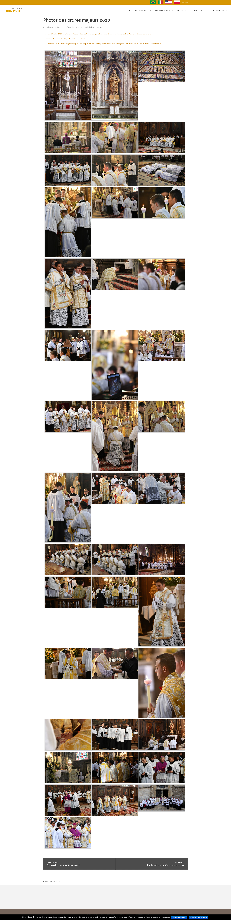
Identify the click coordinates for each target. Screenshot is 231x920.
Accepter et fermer (179, 917)
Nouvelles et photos (86, 27)
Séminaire (100, 27)
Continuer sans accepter (198, 917)
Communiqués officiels (66, 27)
